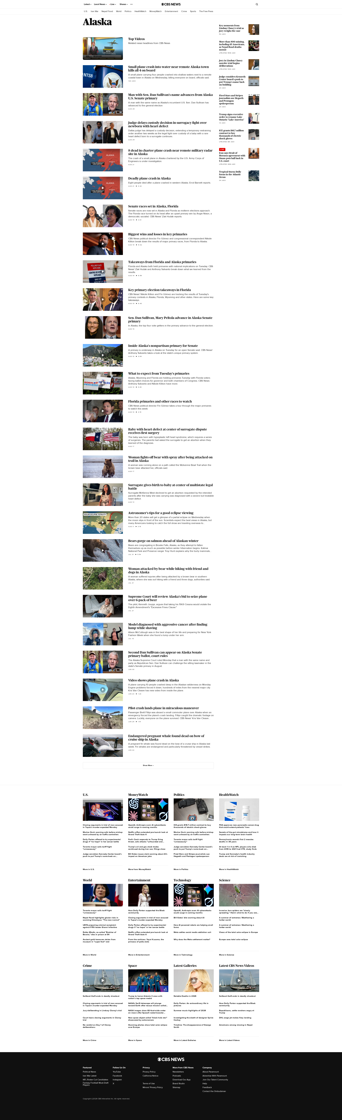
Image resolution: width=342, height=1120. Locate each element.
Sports (193, 11)
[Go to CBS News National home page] (171, 4)
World (118, 11)
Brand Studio (179, 1083)
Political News (89, 1072)
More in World (89, 955)
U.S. (86, 11)
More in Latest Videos (229, 1040)
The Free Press (206, 11)
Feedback (207, 1087)
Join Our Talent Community (215, 1080)
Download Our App (182, 1080)
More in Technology (183, 955)
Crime (184, 11)
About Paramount (211, 1072)
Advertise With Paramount (215, 1076)
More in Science (226, 955)
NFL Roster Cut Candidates (95, 1080)
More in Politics (181, 869)
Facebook (117, 1076)
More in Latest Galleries (185, 1040)
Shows (123, 4)
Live (112, 4)
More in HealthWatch (229, 869)
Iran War (94, 11)
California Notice (150, 1076)
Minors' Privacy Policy (153, 1087)
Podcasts (177, 1076)
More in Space (135, 1040)
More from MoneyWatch (139, 869)
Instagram (117, 1080)
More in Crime (89, 1040)
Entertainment (171, 11)
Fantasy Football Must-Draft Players (95, 1084)
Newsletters (178, 1072)
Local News (100, 4)
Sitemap (176, 1087)
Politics (128, 11)
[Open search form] (257, 4)
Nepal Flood (107, 11)
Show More (147, 765)
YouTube (117, 1072)
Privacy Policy (149, 1072)
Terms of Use (149, 1083)
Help (205, 1083)
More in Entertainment (138, 955)
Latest (87, 4)
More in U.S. (89, 869)
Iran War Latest (89, 1076)
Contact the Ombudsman (214, 1091)
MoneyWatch (155, 11)
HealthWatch (140, 11)
